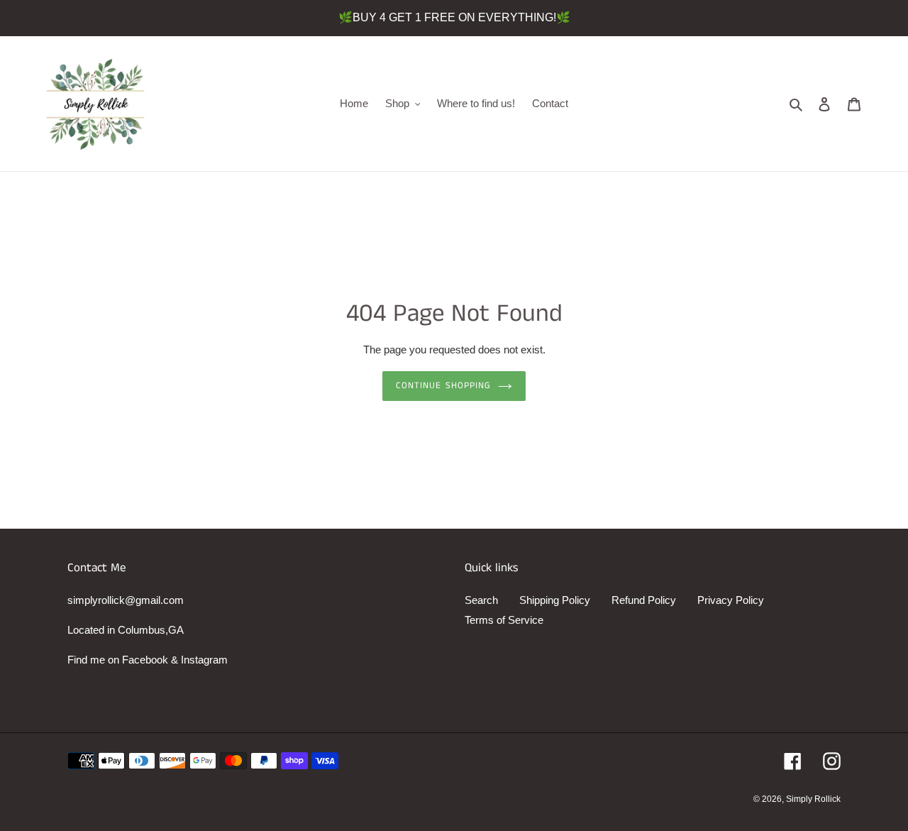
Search (481, 600)
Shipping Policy (554, 600)
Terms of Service (504, 620)
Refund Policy (643, 600)
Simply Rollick (813, 799)
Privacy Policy (730, 600)
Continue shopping (443, 385)
